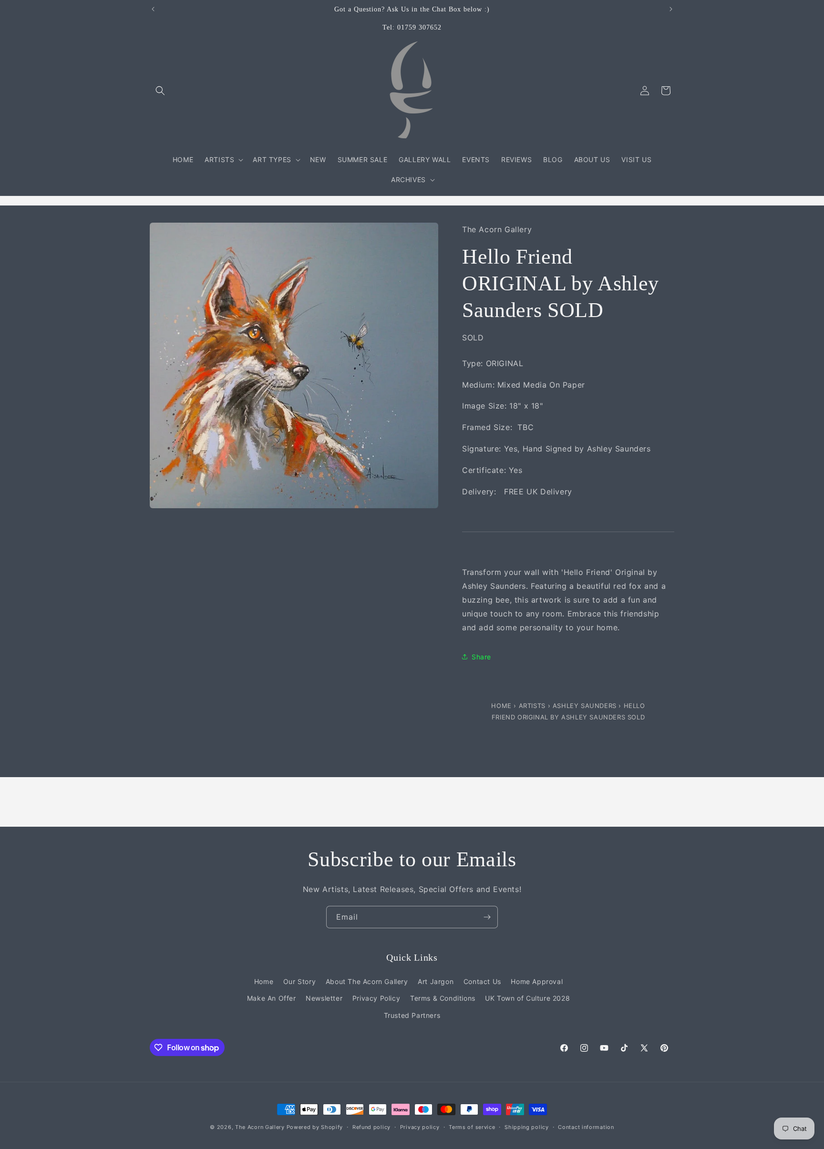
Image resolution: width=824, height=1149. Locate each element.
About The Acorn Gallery (367, 981)
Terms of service (472, 1127)
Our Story (299, 981)
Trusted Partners (412, 1015)
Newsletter (324, 998)
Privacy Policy (376, 998)
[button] (160, 90)
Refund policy (371, 1127)
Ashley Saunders (586, 705)
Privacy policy (420, 1127)
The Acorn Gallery (260, 1127)
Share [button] (481, 657)
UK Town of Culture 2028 (527, 998)
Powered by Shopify (315, 1127)
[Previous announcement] (153, 9)
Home (502, 705)
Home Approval (537, 981)
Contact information (586, 1127)
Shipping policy (527, 1127)
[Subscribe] (486, 917)
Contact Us (482, 981)
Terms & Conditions (442, 998)
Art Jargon (435, 981)
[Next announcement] (670, 9)
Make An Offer (271, 998)
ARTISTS (532, 705)
